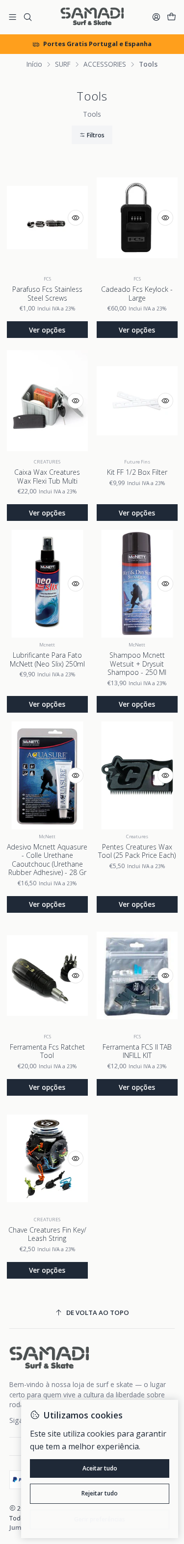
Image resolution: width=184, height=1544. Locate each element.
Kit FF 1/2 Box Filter (137, 472)
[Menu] (12, 17)
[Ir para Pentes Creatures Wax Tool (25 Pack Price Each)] (137, 775)
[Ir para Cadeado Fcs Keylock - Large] (137, 218)
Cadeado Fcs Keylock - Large (137, 293)
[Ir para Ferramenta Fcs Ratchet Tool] (47, 975)
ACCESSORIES (104, 64)
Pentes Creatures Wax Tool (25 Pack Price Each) (137, 851)
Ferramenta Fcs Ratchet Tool (47, 1051)
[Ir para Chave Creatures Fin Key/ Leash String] (47, 1158)
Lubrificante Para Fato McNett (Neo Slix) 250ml (47, 659)
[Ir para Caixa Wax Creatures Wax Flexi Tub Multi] (47, 401)
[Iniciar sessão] (156, 17)
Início (34, 64)
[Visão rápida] (75, 218)
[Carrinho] (171, 17)
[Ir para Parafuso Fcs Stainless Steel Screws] (47, 218)
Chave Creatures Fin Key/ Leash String (47, 1234)
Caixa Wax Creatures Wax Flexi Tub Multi (47, 476)
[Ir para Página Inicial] (92, 17)
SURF (63, 64)
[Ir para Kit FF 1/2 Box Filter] (137, 401)
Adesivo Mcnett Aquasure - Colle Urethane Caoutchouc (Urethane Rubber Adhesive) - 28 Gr (47, 859)
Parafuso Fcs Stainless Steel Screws (47, 293)
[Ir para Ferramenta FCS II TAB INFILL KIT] (137, 975)
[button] (92, 135)
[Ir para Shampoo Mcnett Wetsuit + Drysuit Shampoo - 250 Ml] (137, 584)
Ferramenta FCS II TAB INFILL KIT (137, 1051)
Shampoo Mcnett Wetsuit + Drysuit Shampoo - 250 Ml (136, 663)
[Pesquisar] (27, 17)
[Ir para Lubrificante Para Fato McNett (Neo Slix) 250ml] (47, 584)
